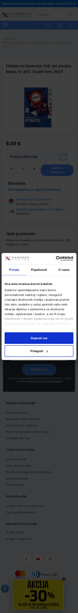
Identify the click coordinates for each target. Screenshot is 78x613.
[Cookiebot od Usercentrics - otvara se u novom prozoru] (56, 258)
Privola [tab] (14, 269)
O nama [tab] (63, 269)
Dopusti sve (39, 338)
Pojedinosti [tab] (39, 269)
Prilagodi (36, 351)
